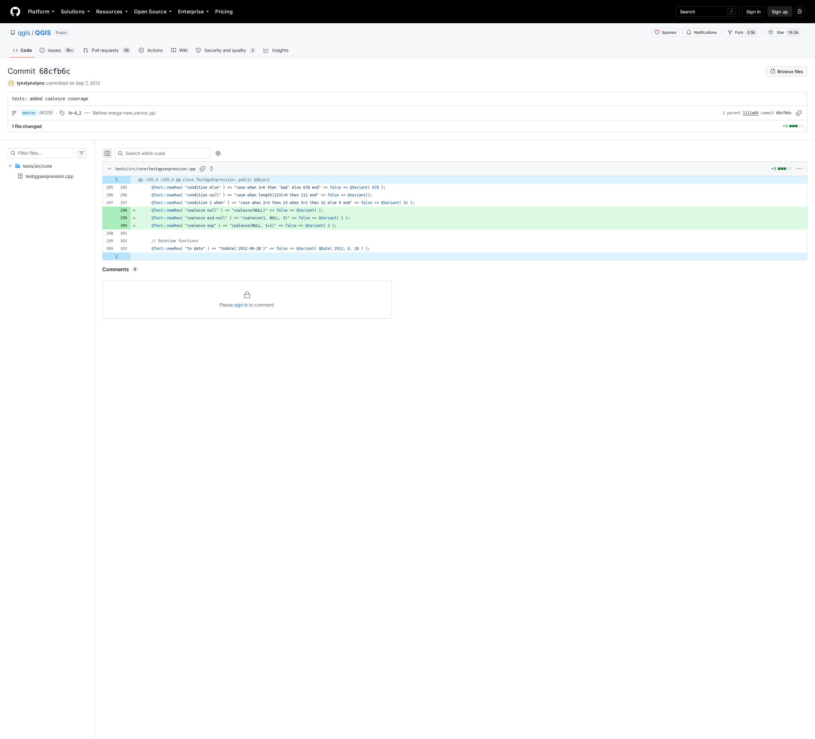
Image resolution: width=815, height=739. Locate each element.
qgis (24, 33)
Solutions (73, 11)
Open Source (150, 11)
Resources (109, 11)
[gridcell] (455, 180)
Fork (745, 32)
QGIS (43, 33)
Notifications (705, 32)
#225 (46, 112)
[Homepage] (15, 11)
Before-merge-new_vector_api (124, 113)
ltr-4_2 (75, 113)
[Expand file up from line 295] (117, 180)
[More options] (799, 169)
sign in (241, 304)
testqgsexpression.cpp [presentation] (49, 176)
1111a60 (750, 113)
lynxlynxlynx (31, 83)
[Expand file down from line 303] (117, 256)
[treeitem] (47, 171)
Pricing (224, 11)
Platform (38, 11)
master (29, 113)
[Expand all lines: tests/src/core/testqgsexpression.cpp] (211, 168)
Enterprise (191, 11)
